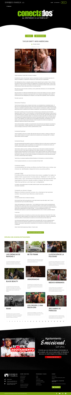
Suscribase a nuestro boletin (58, 381)
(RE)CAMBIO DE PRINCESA (55, 310)
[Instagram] (63, 393)
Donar (53, 374)
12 (37, 321)
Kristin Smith (36, 44)
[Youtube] (60, 393)
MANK (8, 309)
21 (64, 321)
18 (55, 321)
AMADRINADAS (33, 279)
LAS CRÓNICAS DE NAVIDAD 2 (13, 255)
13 (40, 321)
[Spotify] (66, 393)
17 (52, 321)
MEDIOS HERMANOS (56, 283)
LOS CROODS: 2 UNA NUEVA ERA (35, 306)
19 (58, 321)
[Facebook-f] (56, 393)
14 (43, 321)
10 (31, 321)
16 (49, 321)
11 (34, 321)
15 (46, 321)
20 (61, 321)
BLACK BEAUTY (12, 281)
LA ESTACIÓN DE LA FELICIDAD (56, 255)
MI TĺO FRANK (32, 254)
